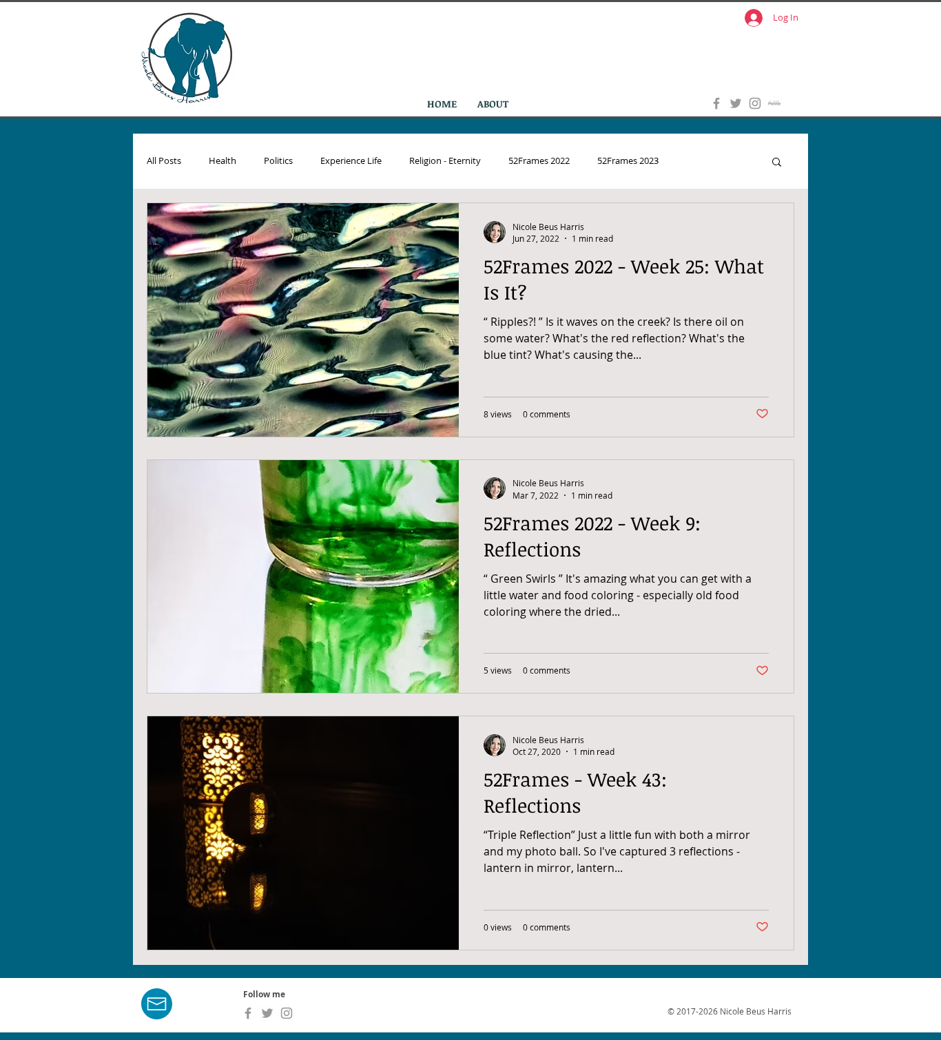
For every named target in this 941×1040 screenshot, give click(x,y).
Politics (278, 161)
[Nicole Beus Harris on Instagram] (755, 103)
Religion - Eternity (445, 161)
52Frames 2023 (628, 161)
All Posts (164, 161)
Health (222, 161)
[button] (776, 163)
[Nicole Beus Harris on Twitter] (735, 103)
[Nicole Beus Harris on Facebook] (716, 103)
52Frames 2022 (539, 161)
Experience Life (351, 161)
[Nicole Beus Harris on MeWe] (774, 103)
